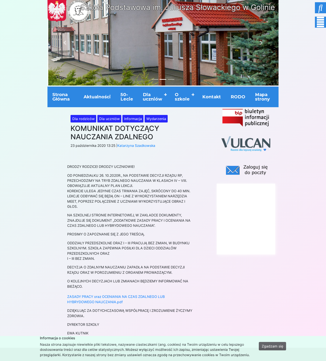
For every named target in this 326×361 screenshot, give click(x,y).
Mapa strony (262, 97)
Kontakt (211, 96)
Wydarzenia (156, 118)
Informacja (133, 118)
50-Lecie (126, 97)
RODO (238, 96)
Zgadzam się (272, 346)
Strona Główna (61, 97)
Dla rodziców (83, 118)
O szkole (182, 97)
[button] (309, 6)
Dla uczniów (152, 97)
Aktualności (97, 96)
